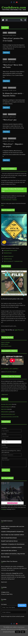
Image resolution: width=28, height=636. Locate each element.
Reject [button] (23, 631)
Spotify (3, 331)
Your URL (4, 439)
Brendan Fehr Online (6, 404)
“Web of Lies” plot (9, 120)
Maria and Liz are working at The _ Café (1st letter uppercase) (11, 451)
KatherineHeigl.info (6, 406)
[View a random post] (25, 20)
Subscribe (22, 605)
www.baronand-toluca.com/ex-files (10, 416)
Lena (15, 35)
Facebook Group (8, 258)
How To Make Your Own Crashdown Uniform (12, 534)
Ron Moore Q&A (5, 557)
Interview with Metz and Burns (9, 550)
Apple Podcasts (18, 330)
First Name (4, 604)
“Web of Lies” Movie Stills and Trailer (12, 66)
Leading (4, 32)
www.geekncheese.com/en (10, 250)
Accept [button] (17, 631)
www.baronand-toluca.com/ (8, 414)
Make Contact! (4, 344)
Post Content (4, 458)
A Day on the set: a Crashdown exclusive (11, 547)
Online (5, 592)
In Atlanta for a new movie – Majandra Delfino (13, 94)
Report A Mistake (5, 342)
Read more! (4, 582)
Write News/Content (6, 346)
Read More (14, 634)
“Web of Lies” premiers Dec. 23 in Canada (13, 39)
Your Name (4, 428)
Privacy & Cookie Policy (6, 594)
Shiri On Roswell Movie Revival (9, 538)
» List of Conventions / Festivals (9, 199)
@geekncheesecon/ (8, 256)
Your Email (4, 434)
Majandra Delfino (12, 32)
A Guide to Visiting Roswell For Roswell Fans (12, 531)
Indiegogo (3, 509)
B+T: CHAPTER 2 (14, 368)
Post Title (4, 445)
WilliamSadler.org (5, 411)
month (22, 616)
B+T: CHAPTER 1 (5, 368)
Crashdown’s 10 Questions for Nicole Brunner (12, 544)
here (2, 205)
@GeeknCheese (8, 253)
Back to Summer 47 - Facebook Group (13, 261)
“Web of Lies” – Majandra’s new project (13, 145)
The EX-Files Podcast (11, 371)
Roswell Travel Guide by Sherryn (9, 541)
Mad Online (4, 409)
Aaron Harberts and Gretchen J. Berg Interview (13, 553)
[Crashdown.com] (3, 20)
